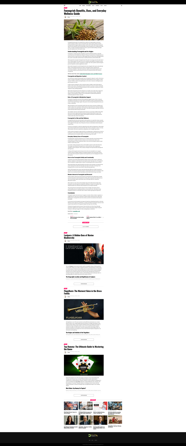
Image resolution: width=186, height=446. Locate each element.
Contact (105, 5)
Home (80, 5)
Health (93, 5)
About (92, 440)
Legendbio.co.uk (76, 211)
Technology (97, 5)
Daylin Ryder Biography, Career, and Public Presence (91, 73)
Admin (69, 17)
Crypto (102, 5)
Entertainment (88, 5)
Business (83, 5)
